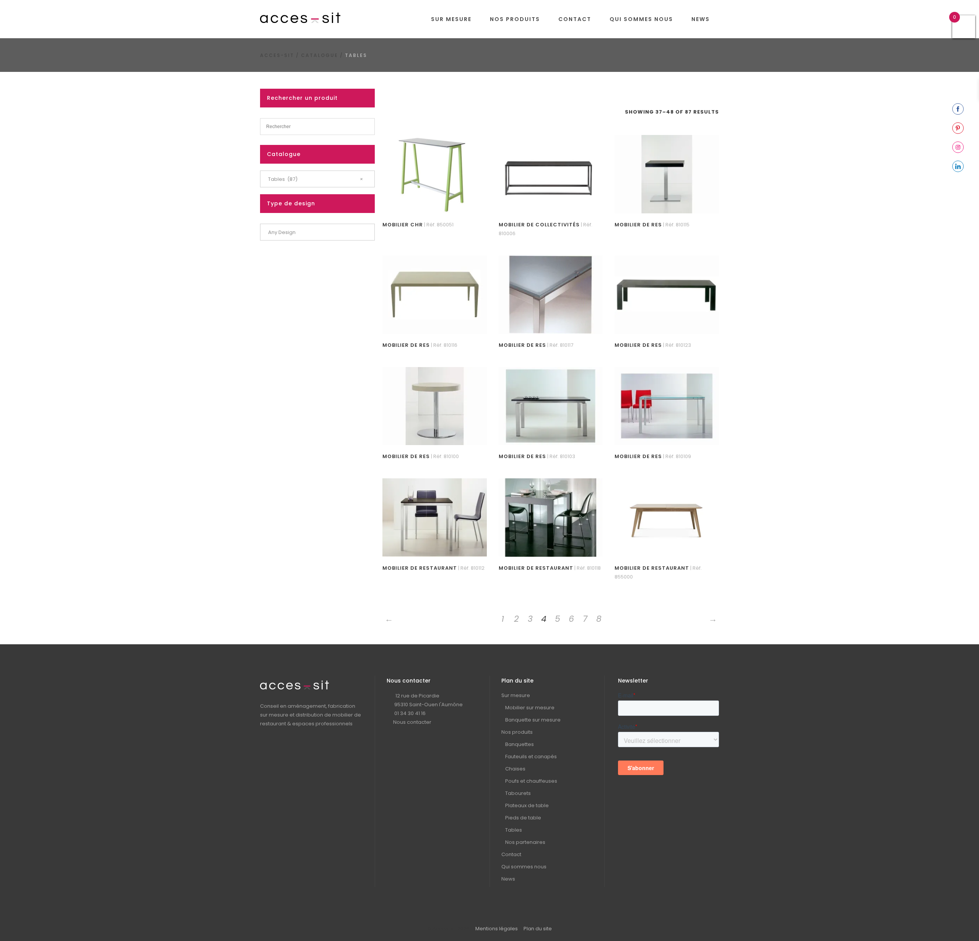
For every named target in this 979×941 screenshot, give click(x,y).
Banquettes (519, 744)
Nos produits (517, 732)
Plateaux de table (527, 805)
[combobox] (317, 179)
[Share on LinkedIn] (958, 166)
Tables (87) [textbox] (315, 179)
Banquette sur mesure (533, 719)
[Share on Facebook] (958, 109)
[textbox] (317, 232)
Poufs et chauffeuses (531, 781)
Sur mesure (515, 695)
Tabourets (518, 793)
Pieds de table (523, 817)
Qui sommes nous (523, 866)
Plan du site (538, 928)
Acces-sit (277, 55)
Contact (511, 854)
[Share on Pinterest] (958, 128)
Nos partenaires (525, 842)
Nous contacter (412, 722)
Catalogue (319, 55)
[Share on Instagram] (958, 147)
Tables (513, 830)
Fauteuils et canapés (531, 756)
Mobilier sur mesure (530, 707)
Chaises (515, 768)
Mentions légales (496, 928)
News (508, 878)
